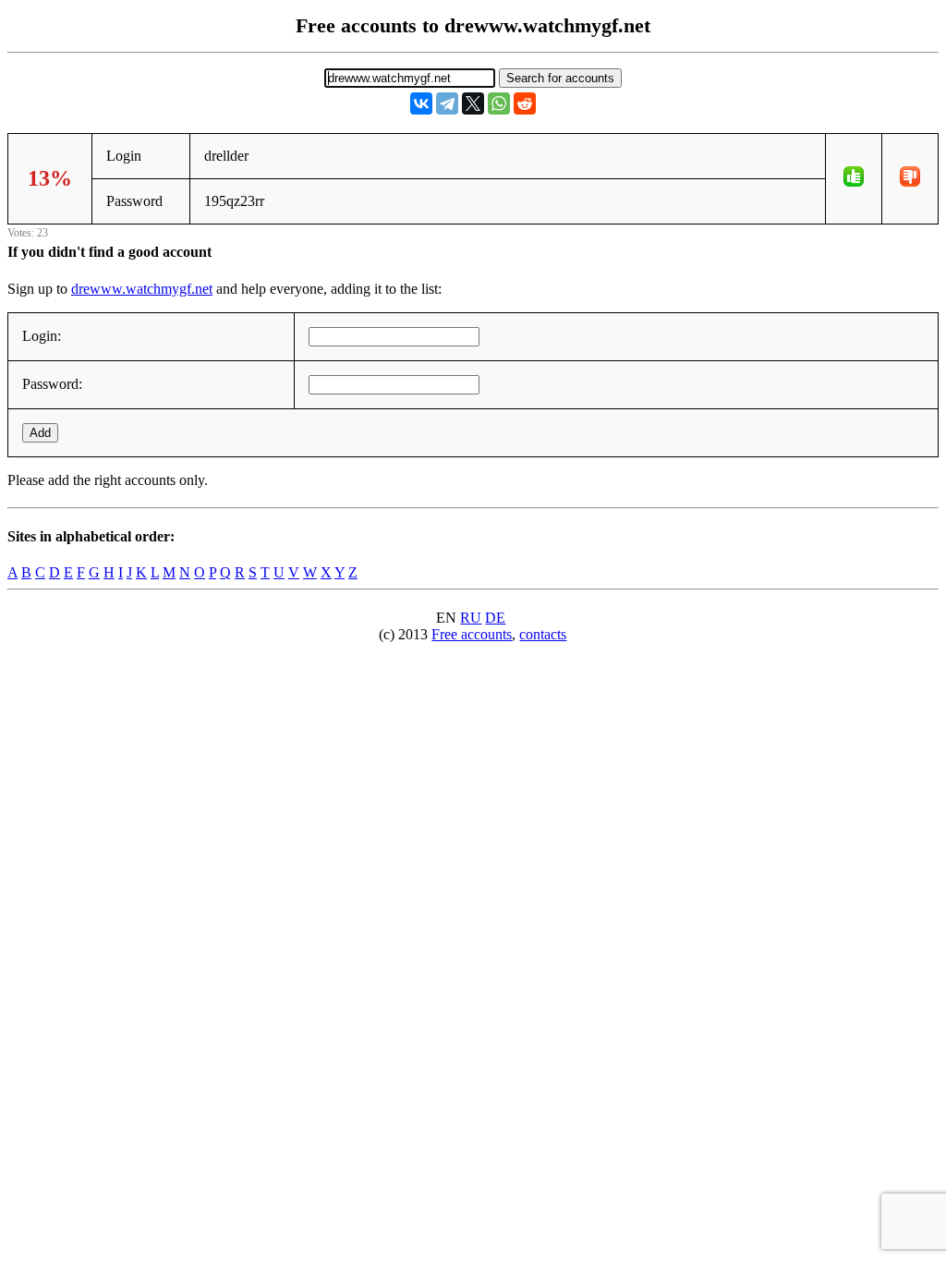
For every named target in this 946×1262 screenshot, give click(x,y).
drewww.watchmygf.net (141, 289)
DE (495, 617)
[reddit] (525, 103)
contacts (542, 634)
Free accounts (471, 634)
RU (470, 617)
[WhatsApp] (499, 103)
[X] (473, 103)
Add (40, 433)
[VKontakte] (421, 103)
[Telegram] (447, 103)
